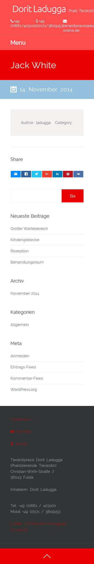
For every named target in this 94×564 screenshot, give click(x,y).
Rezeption (19, 251)
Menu (18, 42)
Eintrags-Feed (23, 367)
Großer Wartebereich (29, 228)
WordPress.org (23, 389)
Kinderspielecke (24, 239)
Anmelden (20, 356)
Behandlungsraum (27, 262)
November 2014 (24, 293)
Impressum (20, 419)
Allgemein (19, 324)
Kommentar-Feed (26, 378)
